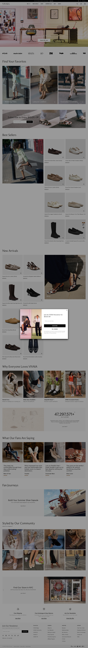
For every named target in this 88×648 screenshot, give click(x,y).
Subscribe (54, 325)
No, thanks (55, 329)
